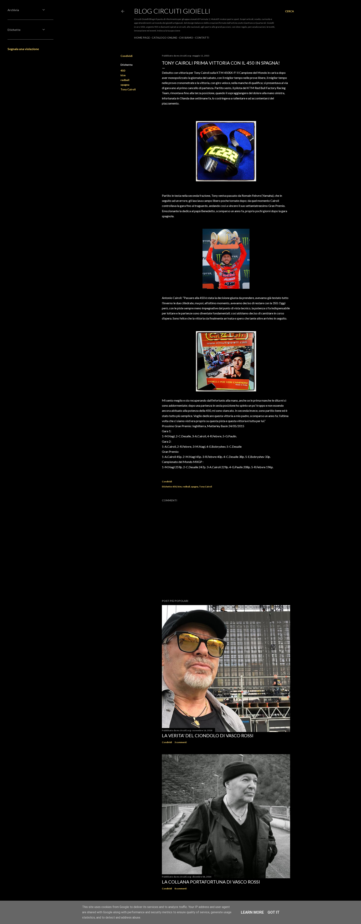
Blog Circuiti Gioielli (172, 11)
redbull (125, 80)
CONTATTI (202, 37)
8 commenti (180, 888)
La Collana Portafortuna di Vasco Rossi (211, 881)
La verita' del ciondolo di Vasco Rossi (207, 735)
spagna (125, 84)
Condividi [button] (127, 55)
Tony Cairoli (128, 89)
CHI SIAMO (186, 37)
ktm (123, 75)
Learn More (252, 912)
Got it (274, 912)
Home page (142, 37)
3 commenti (180, 742)
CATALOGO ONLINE (164, 37)
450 (123, 70)
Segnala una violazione (23, 49)
